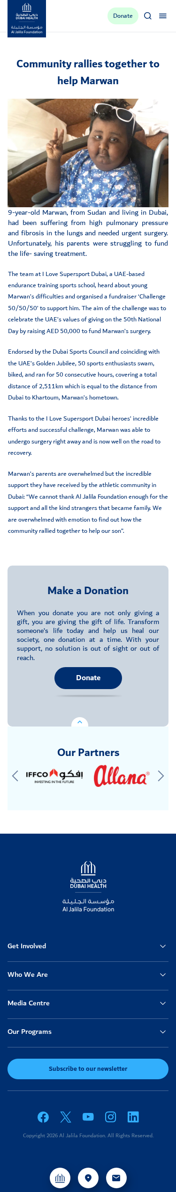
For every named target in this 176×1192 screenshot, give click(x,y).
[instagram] (110, 1117)
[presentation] (15, 776)
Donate (88, 678)
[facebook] (43, 1117)
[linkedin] (133, 1117)
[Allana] (122, 776)
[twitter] (65, 1117)
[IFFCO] (54, 776)
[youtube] (88, 1117)
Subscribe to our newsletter (88, 1069)
